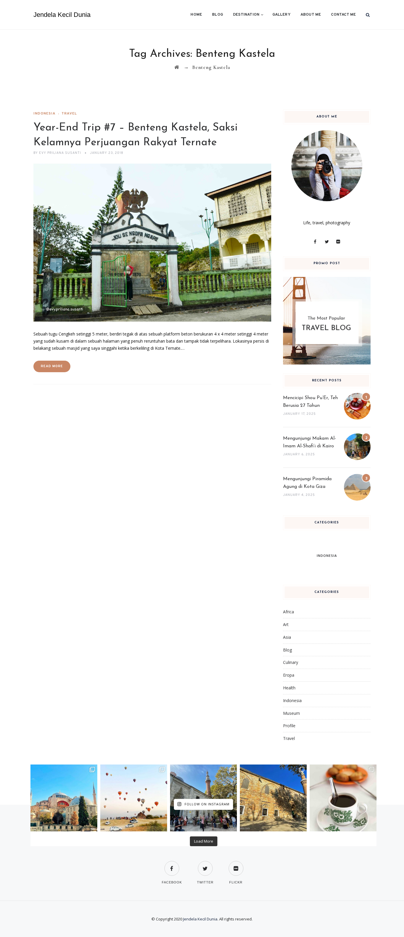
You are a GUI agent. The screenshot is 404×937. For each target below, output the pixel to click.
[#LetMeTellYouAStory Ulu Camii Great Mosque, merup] (273, 798)
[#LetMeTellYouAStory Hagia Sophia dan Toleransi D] (63, 798)
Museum (291, 713)
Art (286, 624)
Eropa (288, 675)
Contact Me (343, 14)
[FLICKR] (236, 864)
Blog (217, 14)
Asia (287, 637)
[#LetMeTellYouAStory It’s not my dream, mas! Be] (133, 798)
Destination (246, 14)
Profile (289, 725)
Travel (69, 113)
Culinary (290, 662)
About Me (310, 14)
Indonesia (44, 113)
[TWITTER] (205, 864)
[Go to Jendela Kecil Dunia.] (176, 67)
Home (196, 14)
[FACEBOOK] (172, 864)
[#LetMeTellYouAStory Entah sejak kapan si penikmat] (343, 798)
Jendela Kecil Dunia (62, 14)
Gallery (281, 14)
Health (289, 688)
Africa (288, 612)
